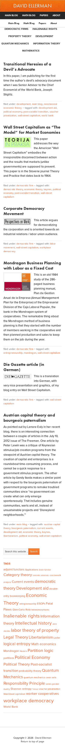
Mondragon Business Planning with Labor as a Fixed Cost (32, 265)
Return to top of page (32, 741)
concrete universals (41, 575)
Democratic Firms (16, 29)
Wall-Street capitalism (29, 115)
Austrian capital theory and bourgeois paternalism (29, 417)
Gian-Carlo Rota (21, 609)
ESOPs (41, 603)
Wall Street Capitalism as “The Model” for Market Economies (31, 129)
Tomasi (35, 689)
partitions (8, 658)
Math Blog (28, 23)
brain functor (45, 570)
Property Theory (19, 36)
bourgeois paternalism (24, 528)
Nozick (23, 651)
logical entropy (17, 643)
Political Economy (12, 111)
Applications (31, 569)
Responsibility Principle (24, 683)
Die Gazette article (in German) (23, 367)
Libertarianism (10, 535)
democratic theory (13, 189)
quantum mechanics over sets (40, 677)
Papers (42, 23)
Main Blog (13, 23)
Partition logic (40, 650)
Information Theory (46, 43)
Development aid (48, 107)
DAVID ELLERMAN (32, 5)
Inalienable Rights (44, 29)
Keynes (48, 189)
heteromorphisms (40, 609)
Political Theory (16, 664)
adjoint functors (13, 569)
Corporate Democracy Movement (24, 211)
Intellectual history (33, 623)
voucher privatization (49, 689)
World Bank (47, 115)
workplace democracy (28, 701)
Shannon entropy (21, 689)
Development (44, 36)
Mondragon (30, 352)
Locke (57, 637)
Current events (45, 528)
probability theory (30, 671)
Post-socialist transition (35, 111)
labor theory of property (35, 630)
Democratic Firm (24, 185)
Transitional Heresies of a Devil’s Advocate (27, 66)
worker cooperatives (42, 693)
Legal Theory (15, 637)
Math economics (43, 644)
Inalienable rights (21, 616)
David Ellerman (43, 737)
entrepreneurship (13, 352)
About (53, 23)
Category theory (17, 574)
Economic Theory (33, 189)
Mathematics (30, 50)
